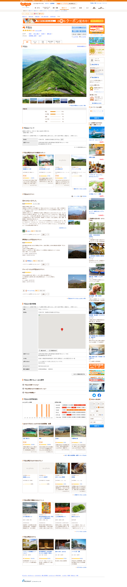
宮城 (30, 33)
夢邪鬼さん (30, 261)
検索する (96, 118)
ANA (60, 575)
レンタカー (73, 7)
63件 (49, 558)
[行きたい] (79, 34)
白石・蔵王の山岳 (44, 16)
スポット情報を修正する (79, 374)
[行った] (74, 34)
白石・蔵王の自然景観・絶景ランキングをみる (75, 455)
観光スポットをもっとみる (80, 188)
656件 (49, 444)
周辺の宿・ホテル (58, 42)
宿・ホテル (24, 575)
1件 (81, 484)
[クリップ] (84, 34)
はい (44, 234)
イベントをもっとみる (81, 531)
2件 (65, 442)
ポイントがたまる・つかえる (28, 13)
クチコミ (35, 42)
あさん (28, 231)
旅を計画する (95, 64)
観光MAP (43, 350)
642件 (32, 558)
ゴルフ (87, 7)
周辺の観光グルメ (50, 42)
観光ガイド (36, 10)
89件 (81, 558)
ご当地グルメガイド (43, 10)
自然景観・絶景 (32, 35)
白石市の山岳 (52, 16)
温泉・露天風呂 (45, 575)
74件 (65, 558)
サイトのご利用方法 (94, 0)
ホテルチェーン (31, 575)
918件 (32, 444)
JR (56, 575)
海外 (94, 8)
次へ (84, 72)
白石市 (42, 33)
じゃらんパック (46, 8)
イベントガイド (51, 10)
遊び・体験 (55, 7)
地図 (62, 139)
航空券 (80, 7)
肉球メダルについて (100, 91)
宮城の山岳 (37, 16)
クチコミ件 (38, 30)
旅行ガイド (31, 10)
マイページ (104, 3)
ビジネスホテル (38, 575)
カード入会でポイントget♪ (97, 35)
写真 (43, 42)
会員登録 (52, 3)
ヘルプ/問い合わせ (103, 0)
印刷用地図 (53, 350)
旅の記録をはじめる (96, 103)
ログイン (47, 3)
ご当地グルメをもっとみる (80, 494)
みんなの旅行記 (64, 10)
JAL (57, 575)
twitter (94, 395)
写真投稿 (84, 196)
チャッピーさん (31, 290)
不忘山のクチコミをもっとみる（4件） (77, 298)
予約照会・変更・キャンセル (95, 3)
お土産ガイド (57, 10)
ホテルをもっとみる (81, 567)
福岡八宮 (49, 33)
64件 (33, 178)
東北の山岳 (31, 16)
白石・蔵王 (36, 33)
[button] (62, 329)
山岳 (40, 35)
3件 (65, 484)
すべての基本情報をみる (80, 147)
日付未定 (102, 407)
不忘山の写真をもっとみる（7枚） (78, 105)
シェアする (75, 36)
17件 (49, 176)
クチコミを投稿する (75, 31)
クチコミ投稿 (76, 196)
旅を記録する (95, 77)
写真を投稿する (82, 31)
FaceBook (99, 395)
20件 (65, 178)
